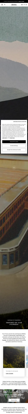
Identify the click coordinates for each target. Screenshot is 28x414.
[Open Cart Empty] (26, 4)
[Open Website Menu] (2, 5)
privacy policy (12, 137)
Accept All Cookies (14, 141)
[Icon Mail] (22, 4)
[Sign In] (24, 4)
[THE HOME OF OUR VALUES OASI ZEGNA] (14, 357)
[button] (5, 5)
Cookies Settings (14, 145)
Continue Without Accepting (19, 121)
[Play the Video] (14, 168)
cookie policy (4, 137)
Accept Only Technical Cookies (14, 149)
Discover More (14, 400)
